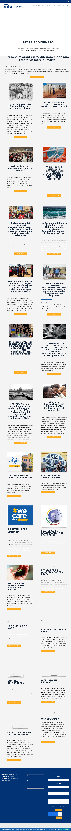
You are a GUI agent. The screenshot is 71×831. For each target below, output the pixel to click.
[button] (67, 6)
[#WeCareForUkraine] (20, 505)
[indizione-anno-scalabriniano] (54, 505)
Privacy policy (66, 829)
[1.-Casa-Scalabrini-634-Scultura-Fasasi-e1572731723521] (54, 452)
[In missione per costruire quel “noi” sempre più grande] (20, 565)
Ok (61, 829)
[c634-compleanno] (20, 452)
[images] (54, 565)
